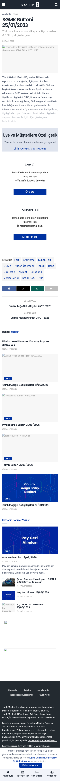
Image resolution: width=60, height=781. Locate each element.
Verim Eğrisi (11, 278)
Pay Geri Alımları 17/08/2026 (19, 557)
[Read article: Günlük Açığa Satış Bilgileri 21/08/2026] (30, 368)
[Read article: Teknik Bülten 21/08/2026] (30, 448)
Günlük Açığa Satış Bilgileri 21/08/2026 (25, 385)
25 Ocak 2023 (8, 41)
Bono (51, 265)
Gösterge (9, 272)
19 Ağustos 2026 (25, 596)
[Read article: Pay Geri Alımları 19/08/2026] (8, 595)
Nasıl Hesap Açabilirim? (21, 695)
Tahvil (41, 265)
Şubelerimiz (43, 690)
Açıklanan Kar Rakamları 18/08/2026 (30, 606)
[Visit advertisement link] (30, 632)
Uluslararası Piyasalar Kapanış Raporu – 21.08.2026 (26, 343)
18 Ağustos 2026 (25, 611)
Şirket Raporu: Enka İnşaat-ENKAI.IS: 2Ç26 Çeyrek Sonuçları (37, 581)
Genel (15, 14)
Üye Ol (30, 191)
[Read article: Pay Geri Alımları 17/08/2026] (30, 540)
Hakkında (12, 690)
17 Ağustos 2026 (10, 561)
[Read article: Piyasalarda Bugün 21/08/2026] (30, 408)
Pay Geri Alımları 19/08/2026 (33, 592)
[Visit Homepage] (30, 4)
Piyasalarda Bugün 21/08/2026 (21, 425)
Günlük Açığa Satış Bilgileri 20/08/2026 (25, 505)
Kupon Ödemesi (24, 265)
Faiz (17, 259)
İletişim (27, 690)
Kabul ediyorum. (30, 765)
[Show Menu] (3, 4)
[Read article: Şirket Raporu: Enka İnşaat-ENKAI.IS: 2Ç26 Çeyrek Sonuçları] (8, 582)
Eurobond (36, 272)
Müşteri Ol (30, 237)
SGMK (7, 265)
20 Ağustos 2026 (10, 509)
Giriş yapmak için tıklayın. (30, 148)
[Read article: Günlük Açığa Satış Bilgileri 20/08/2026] (30, 488)
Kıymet (23, 272)
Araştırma (29, 259)
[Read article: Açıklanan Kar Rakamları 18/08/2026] (8, 607)
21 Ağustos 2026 (10, 349)
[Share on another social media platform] (51, 288)
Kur (41, 278)
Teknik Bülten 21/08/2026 (17, 465)
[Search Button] (56, 4)
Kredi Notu (28, 278)
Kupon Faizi (45, 259)
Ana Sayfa (6, 14)
